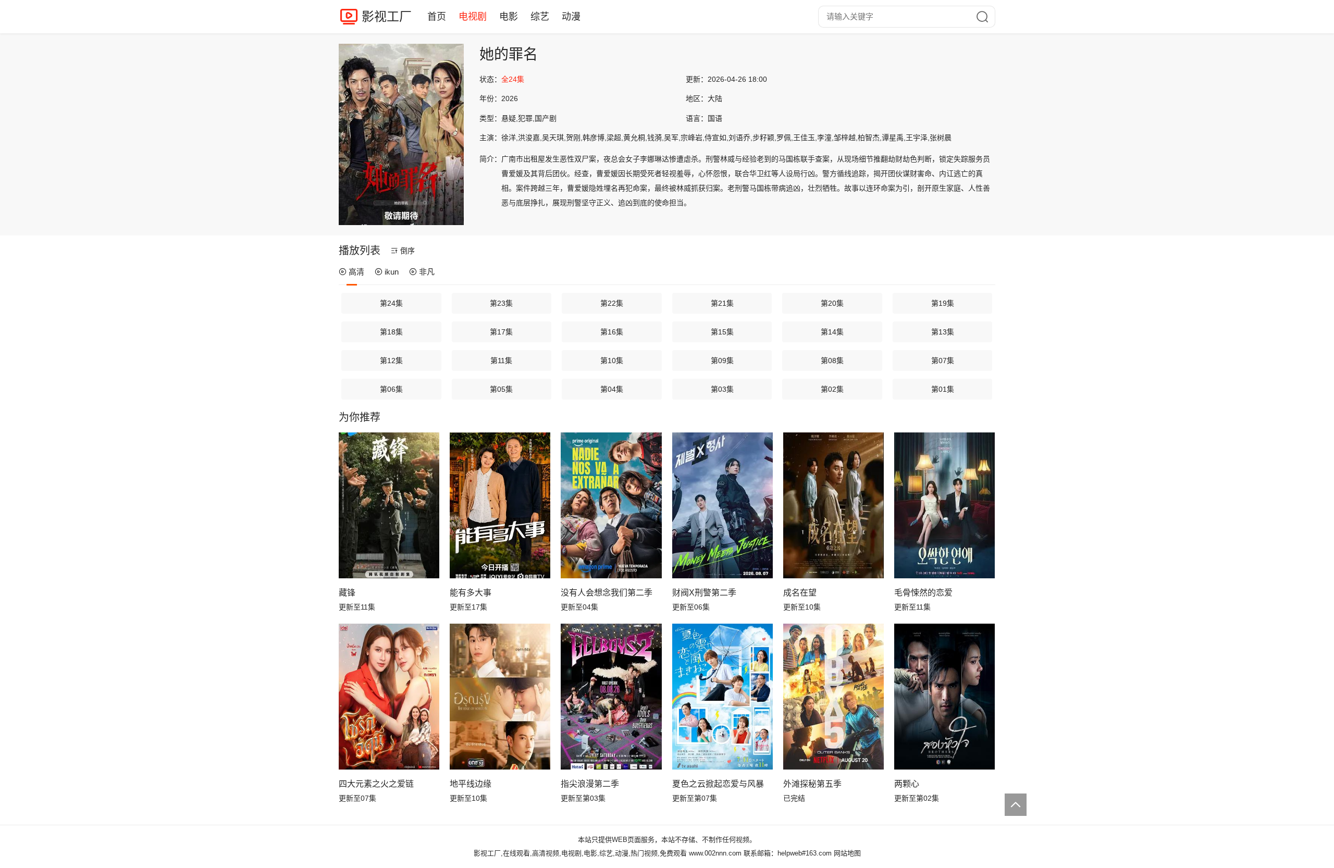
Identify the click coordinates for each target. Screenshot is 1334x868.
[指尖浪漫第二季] (611, 697)
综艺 (539, 16)
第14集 (832, 332)
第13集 (942, 332)
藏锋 (347, 592)
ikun (392, 271)
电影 (508, 16)
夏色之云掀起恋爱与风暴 (718, 783)
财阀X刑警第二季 (704, 592)
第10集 (611, 360)
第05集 (501, 389)
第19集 (942, 303)
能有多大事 (470, 592)
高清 (356, 271)
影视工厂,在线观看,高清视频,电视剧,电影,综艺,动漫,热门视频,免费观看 (580, 853)
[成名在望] (833, 505)
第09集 (722, 360)
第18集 (391, 332)
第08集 (832, 360)
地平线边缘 (470, 783)
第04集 (611, 389)
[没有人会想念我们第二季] (611, 505)
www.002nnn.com (715, 853)
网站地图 (847, 853)
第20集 (832, 303)
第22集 (611, 303)
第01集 (942, 389)
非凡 (427, 271)
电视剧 (473, 16)
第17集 (501, 332)
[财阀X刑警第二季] (722, 505)
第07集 (942, 360)
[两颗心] (944, 697)
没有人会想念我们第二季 (606, 592)
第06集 (391, 389)
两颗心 (906, 783)
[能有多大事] (500, 505)
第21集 (722, 303)
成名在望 (800, 592)
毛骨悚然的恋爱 (923, 592)
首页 (436, 16)
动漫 (571, 16)
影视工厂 (387, 16)
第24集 (391, 303)
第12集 (391, 360)
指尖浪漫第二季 (590, 783)
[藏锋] (389, 505)
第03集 (722, 389)
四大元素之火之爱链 (376, 783)
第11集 (501, 360)
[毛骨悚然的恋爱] (944, 505)
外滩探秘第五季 (812, 783)
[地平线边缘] (500, 697)
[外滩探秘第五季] (833, 697)
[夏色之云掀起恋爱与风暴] (722, 697)
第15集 (722, 332)
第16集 (611, 332)
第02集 (832, 389)
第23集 (501, 303)
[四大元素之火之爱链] (389, 697)
